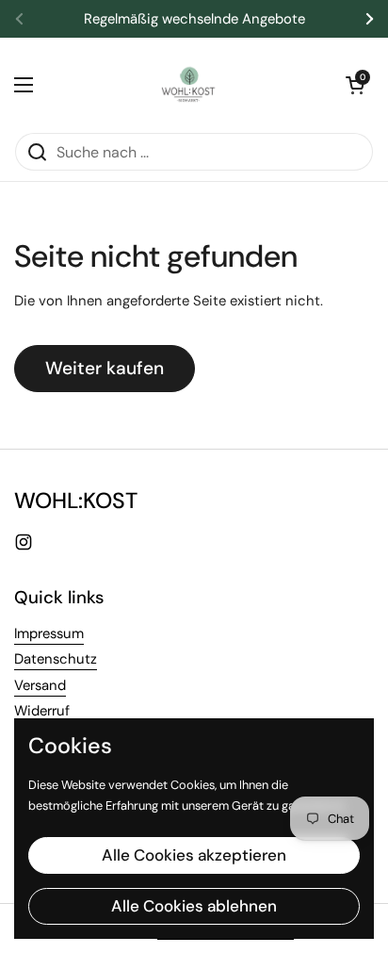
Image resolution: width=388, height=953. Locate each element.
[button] (355, 85)
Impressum (49, 633)
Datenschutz (55, 658)
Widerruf (42, 710)
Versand (40, 685)
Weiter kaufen (104, 368)
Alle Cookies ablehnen (194, 905)
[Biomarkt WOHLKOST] (189, 85)
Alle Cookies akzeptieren (194, 855)
